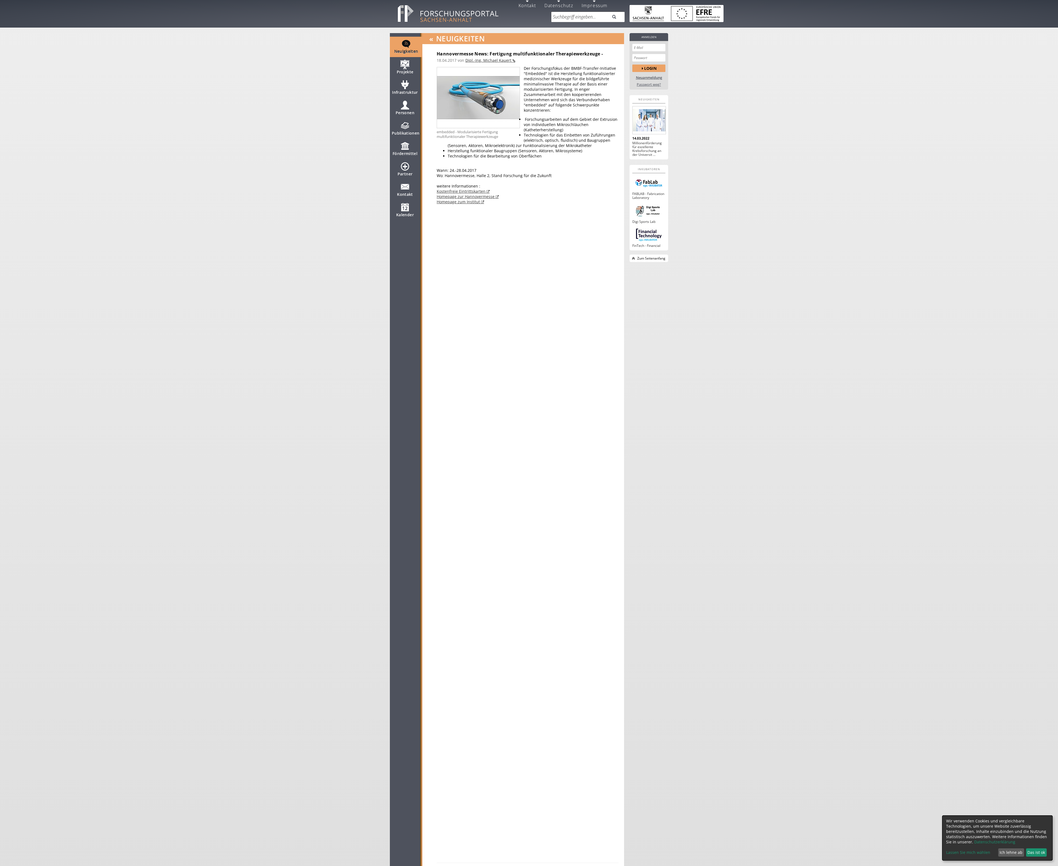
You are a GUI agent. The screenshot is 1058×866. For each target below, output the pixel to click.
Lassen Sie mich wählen (968, 852)
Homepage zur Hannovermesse (466, 196)
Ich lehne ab (1011, 852)
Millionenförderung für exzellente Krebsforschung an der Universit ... (647, 149)
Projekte (405, 71)
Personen (405, 112)
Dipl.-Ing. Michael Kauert (488, 60)
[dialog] (997, 838)
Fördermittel (405, 153)
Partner (405, 174)
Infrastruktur (405, 92)
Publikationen (406, 133)
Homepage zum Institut (459, 201)
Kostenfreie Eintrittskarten (462, 191)
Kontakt (405, 194)
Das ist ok (1036, 852)
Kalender (405, 214)
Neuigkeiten (406, 51)
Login (650, 68)
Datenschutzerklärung (994, 841)
